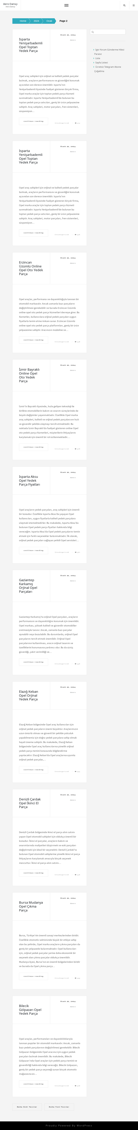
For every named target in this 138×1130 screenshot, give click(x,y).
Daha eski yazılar (27, 1107)
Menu (133, 5)
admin (73, 40)
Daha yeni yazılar (59, 1107)
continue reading (34, 121)
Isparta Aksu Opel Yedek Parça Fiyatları (29, 480)
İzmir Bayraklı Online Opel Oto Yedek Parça (29, 375)
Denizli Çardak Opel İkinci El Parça (30, 803)
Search (124, 5)
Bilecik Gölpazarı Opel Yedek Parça (30, 1010)
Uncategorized (62, 123)
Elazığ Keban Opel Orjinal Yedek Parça (28, 695)
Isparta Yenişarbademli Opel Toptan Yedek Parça (30, 45)
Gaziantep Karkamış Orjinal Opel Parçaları (28, 586)
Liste (97, 58)
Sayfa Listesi (101, 62)
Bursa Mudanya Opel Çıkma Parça (31, 906)
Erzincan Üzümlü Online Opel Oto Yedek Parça (31, 268)
